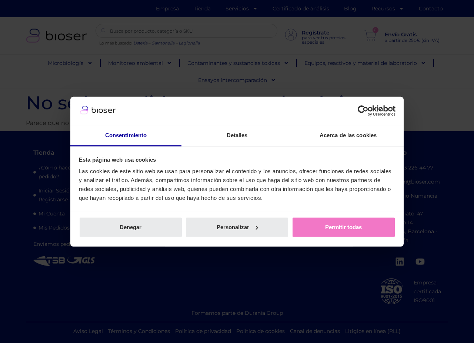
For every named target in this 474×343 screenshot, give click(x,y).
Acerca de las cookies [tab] (348, 135)
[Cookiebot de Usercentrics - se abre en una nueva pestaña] (363, 110)
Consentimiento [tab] (126, 135)
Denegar (130, 227)
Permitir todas (343, 227)
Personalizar (233, 227)
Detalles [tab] (237, 135)
